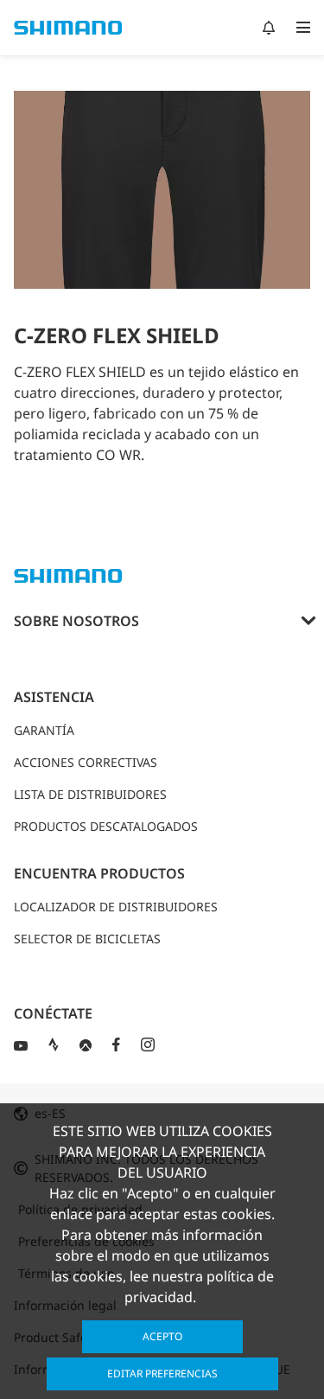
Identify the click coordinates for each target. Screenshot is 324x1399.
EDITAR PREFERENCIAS (162, 1373)
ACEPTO (162, 1336)
